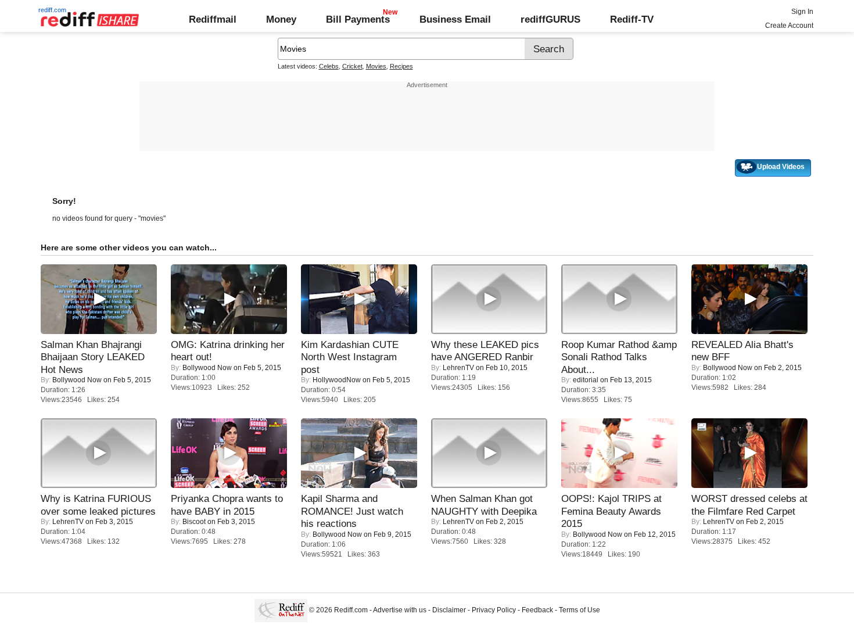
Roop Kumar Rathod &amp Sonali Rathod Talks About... (619, 357)
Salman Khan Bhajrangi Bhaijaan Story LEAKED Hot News (93, 357)
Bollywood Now (77, 380)
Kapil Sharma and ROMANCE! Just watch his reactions (352, 511)
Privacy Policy (494, 610)
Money (281, 19)
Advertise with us (399, 610)
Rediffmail (212, 19)
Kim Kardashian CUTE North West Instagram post (350, 357)
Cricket (352, 66)
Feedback (537, 610)
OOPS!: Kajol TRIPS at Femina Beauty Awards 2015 (611, 511)
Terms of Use (579, 610)
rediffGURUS (550, 19)
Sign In (802, 12)
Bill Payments (358, 19)
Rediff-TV (632, 19)
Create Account (789, 25)
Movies (376, 66)
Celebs (329, 66)
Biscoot (194, 522)
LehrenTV (458, 368)
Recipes (401, 66)
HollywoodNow (337, 380)
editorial (585, 380)
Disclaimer (449, 610)
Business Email (455, 19)
